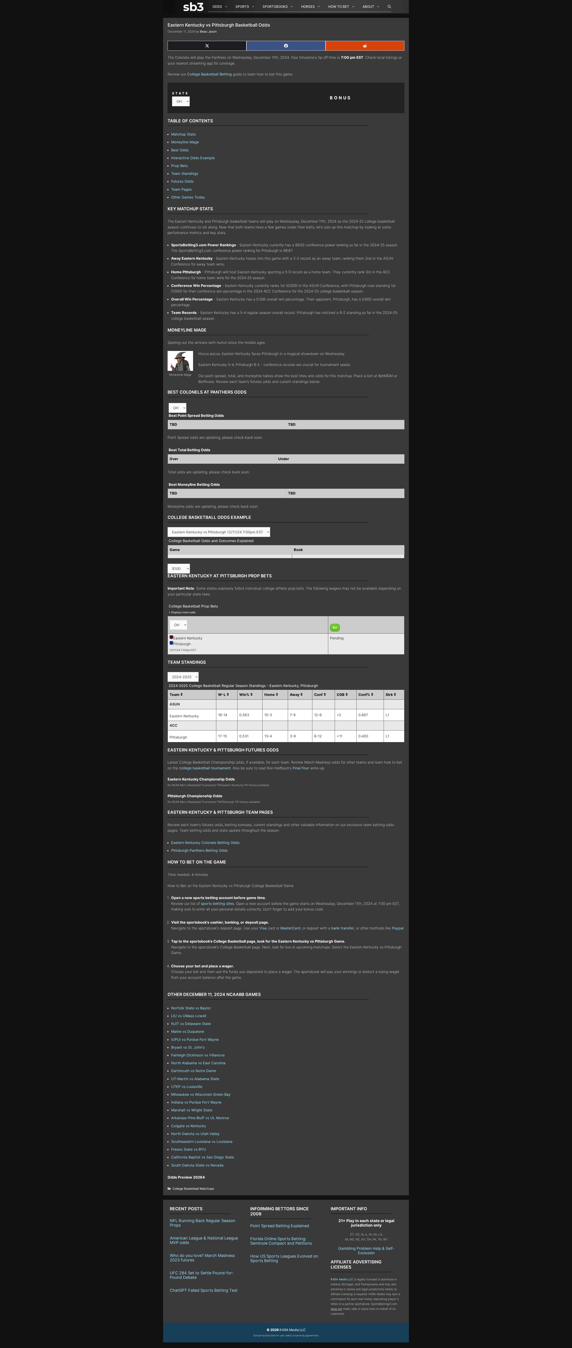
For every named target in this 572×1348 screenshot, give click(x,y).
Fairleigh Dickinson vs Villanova (198, 1055)
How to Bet (338, 6)
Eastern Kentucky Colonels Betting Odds (205, 842)
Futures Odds (182, 181)
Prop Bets (179, 165)
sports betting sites (217, 903)
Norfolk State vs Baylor (191, 1008)
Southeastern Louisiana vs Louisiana (201, 1141)
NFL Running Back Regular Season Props (202, 1222)
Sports (242, 6)
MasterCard (290, 928)
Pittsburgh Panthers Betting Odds (199, 850)
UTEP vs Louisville (186, 1086)
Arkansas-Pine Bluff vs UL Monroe (200, 1118)
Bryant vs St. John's (188, 1047)
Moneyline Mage (185, 142)
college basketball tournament (205, 768)
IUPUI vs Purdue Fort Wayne (195, 1039)
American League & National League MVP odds (204, 1240)
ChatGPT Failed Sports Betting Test (204, 1290)
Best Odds (180, 150)
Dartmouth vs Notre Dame (193, 1070)
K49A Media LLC (342, 1279)
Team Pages (181, 189)
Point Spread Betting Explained (279, 1225)
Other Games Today (188, 197)
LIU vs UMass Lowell (188, 1016)
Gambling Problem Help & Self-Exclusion (366, 1250)
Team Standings (184, 173)
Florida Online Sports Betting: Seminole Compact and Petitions (281, 1241)
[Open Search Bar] (387, 7)
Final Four (301, 768)
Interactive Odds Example (193, 158)
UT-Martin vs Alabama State (195, 1079)
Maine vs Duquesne (187, 1031)
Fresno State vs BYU (188, 1149)
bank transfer (342, 928)
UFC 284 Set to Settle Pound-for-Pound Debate (201, 1275)
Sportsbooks (275, 6)
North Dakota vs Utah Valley (195, 1133)
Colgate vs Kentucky (188, 1126)
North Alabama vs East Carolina (198, 1063)
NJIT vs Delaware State (191, 1023)
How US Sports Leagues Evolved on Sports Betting (284, 1258)
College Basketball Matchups (193, 1188)
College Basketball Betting (209, 74)
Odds (217, 6)
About (368, 6)
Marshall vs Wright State (191, 1110)
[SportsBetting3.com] (194, 6)
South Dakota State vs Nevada (197, 1165)
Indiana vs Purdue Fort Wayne (196, 1102)
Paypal (398, 928)
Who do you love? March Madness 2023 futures (202, 1257)
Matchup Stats (183, 134)
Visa (263, 928)
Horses (308, 6)
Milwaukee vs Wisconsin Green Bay (201, 1094)
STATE (180, 93)
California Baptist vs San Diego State (202, 1157)
